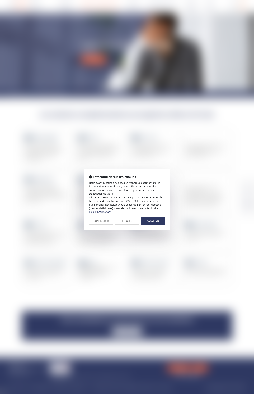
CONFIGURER (101, 221)
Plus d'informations (100, 212)
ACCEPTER (153, 220)
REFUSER (127, 221)
